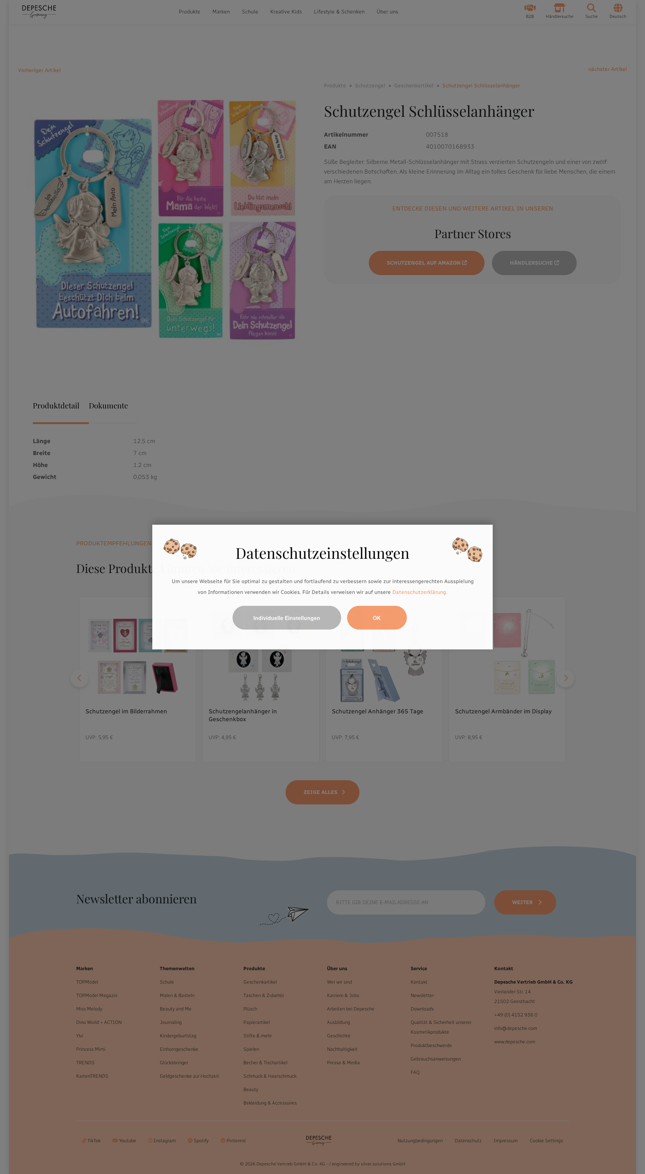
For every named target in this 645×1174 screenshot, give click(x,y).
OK (377, 618)
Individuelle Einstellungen (286, 618)
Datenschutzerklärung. (419, 592)
